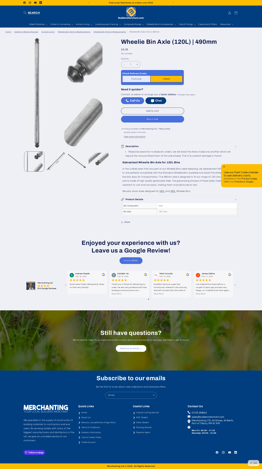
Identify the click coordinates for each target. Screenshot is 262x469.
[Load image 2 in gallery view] (56, 161)
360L (173, 191)
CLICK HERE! (131, 260)
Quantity (125, 59)
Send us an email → (131, 348)
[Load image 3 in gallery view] (77, 161)
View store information (134, 137)
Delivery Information (91, 432)
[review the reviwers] (103, 275)
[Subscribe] (153, 395)
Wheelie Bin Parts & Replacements (74, 32)
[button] (32, 13)
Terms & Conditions (90, 427)
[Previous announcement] (89, 2)
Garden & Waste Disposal (26, 32)
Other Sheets (142, 423)
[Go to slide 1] (148, 299)
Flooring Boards (143, 427)
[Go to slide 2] (150, 299)
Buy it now (152, 119)
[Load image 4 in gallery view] (98, 161)
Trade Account (88, 442)
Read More (116, 294)
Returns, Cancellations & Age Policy (98, 423)
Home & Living (47, 32)
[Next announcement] (173, 2)
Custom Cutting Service (147, 413)
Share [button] (127, 222)
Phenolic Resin (143, 432)
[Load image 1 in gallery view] (34, 161)
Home (8, 32)
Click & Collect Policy (91, 437)
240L (162, 191)
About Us (85, 418)
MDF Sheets (142, 418)
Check (166, 79)
